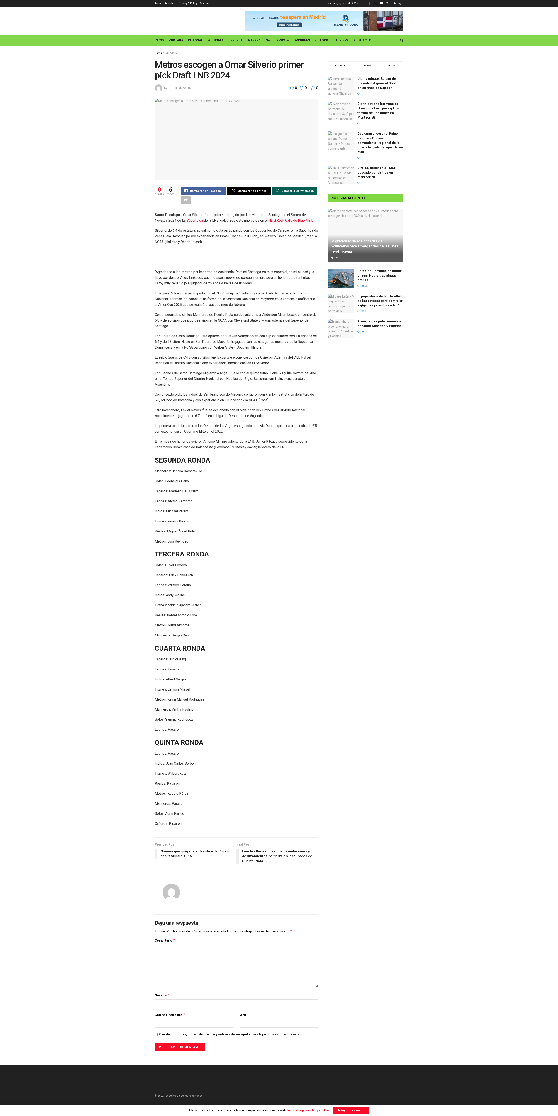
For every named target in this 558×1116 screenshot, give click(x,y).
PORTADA (176, 40)
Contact (204, 3)
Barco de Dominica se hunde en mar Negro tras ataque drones (379, 275)
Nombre (162, 995)
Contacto (362, 40)
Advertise (170, 3)
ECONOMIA (216, 40)
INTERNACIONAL (259, 40)
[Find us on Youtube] (381, 3)
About (158, 3)
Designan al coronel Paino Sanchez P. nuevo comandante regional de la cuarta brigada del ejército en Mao (380, 143)
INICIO (159, 40)
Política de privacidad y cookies (308, 1110)
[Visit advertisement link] (324, 21)
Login (399, 3)
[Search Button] (401, 40)
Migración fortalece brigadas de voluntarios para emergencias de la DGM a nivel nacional (364, 246)
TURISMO (342, 40)
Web (243, 1015)
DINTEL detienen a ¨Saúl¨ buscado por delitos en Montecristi (377, 172)
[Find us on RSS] (387, 3)
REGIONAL (195, 40)
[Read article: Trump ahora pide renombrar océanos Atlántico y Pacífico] (341, 328)
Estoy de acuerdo (351, 1110)
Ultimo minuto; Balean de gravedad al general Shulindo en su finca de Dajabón (379, 83)
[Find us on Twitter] (375, 3)
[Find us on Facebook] (370, 3)
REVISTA (282, 40)
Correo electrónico (170, 1015)
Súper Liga (195, 220)
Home (158, 52)
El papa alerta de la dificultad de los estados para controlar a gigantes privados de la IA (380, 300)
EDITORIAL (322, 40)
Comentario (165, 940)
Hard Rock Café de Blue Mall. (291, 220)
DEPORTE (235, 40)
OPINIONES (302, 40)
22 (365, 285)
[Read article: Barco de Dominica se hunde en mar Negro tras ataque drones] (341, 278)
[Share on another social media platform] (186, 200)
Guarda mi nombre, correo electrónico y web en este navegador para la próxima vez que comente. (229, 1034)
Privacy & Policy (188, 3)
